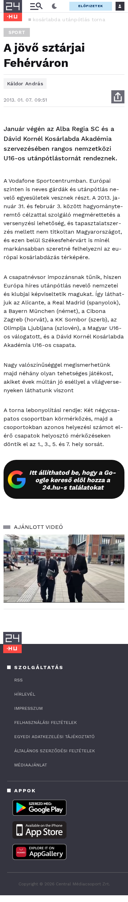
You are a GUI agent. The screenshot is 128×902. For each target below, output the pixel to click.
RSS (18, 680)
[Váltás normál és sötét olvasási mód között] (54, 6)
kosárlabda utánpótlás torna (69, 19)
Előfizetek (90, 6)
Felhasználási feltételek (45, 722)
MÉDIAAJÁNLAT (30, 765)
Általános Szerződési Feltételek (54, 750)
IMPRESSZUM (28, 708)
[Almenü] (36, 6)
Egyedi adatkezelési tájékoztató (54, 736)
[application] (64, 568)
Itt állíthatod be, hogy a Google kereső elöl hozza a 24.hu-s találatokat (72, 480)
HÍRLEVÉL (24, 694)
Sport (17, 32)
